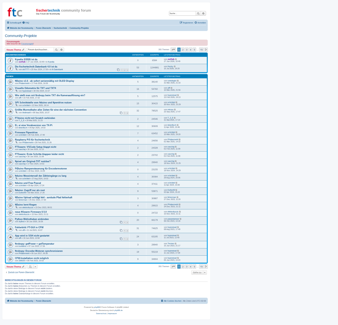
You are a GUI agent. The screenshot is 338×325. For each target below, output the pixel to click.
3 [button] (186, 49)
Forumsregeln (27, 44)
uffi (169, 88)
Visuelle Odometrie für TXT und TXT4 (35, 88)
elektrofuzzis (27, 207)
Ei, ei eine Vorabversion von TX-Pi (33, 125)
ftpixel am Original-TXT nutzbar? (33, 161)
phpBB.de (118, 310)
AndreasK (26, 112)
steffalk (22, 62)
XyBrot (21, 221)
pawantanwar (173, 219)
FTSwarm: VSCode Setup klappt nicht (35, 147)
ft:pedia (51, 62)
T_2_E (21, 120)
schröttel (26, 105)
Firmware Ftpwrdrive (26, 132)
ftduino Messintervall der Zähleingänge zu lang (40, 175)
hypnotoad (26, 91)
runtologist (172, 81)
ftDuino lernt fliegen (26, 204)
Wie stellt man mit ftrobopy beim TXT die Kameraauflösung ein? (50, 95)
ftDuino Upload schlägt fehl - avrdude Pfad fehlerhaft (43, 197)
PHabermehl (24, 83)
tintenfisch (23, 128)
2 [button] (182, 49)
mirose (170, 109)
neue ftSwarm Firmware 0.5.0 (31, 212)
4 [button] (190, 49)
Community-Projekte (21, 36)
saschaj (22, 149)
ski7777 (25, 69)
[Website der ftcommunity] (21, 11)
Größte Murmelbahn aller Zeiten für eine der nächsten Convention (51, 109)
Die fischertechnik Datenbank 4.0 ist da (36, 66)
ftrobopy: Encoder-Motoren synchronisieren (39, 251)
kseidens (22, 246)
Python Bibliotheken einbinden (32, 219)
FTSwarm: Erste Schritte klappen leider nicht (39, 154)
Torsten (171, 243)
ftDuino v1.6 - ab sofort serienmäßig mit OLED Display (44, 81)
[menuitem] (25, 23)
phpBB (97, 307)
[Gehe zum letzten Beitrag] (176, 59)
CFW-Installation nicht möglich (32, 258)
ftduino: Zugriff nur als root (30, 190)
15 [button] (201, 49)
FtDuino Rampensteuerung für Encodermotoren (41, 168)
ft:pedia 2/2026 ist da (26, 59)
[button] (173, 50)
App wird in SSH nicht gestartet (32, 235)
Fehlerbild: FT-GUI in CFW (29, 227)
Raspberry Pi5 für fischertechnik (32, 139)
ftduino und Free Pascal (28, 183)
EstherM (22, 193)
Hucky (170, 66)
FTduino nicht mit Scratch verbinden (35, 118)
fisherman (23, 200)
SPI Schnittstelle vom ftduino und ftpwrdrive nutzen (43, 102)
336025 (22, 261)
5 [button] (194, 49)
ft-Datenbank (57, 69)
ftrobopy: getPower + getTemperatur (34, 243)
